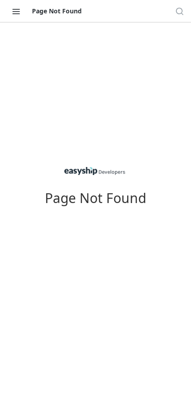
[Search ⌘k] (179, 11)
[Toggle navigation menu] (16, 11)
